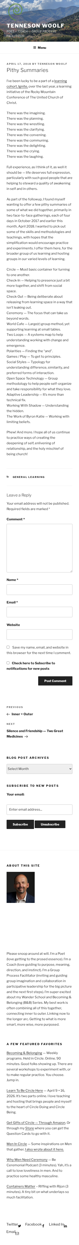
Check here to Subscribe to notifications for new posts (31, 666)
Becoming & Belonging (24, 1053)
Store (29, 1128)
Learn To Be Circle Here (25, 1091)
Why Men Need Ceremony (27, 1160)
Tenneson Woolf (36, 26)
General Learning (29, 477)
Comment (16, 519)
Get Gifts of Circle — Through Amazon (36, 1123)
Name (12, 580)
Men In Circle (17, 1144)
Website (13, 625)
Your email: (15, 794)
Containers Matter (21, 1186)
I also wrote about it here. (44, 1149)
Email (12, 602)
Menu (42, 47)
